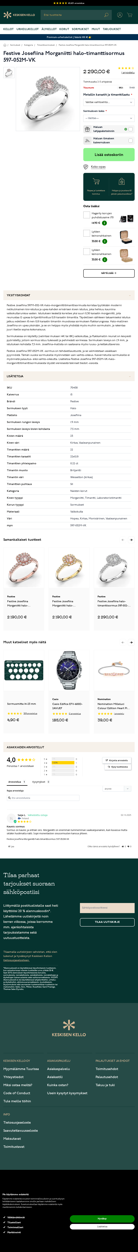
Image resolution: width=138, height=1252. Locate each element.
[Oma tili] (120, 15)
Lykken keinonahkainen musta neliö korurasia (101, 234)
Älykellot (49, 29)
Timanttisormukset (46, 45)
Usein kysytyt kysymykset (67, 1093)
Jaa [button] (12, 846)
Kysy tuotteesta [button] (119, 766)
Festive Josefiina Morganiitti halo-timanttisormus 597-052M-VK (88, 45)
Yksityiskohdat (18, 295)
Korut (64, 29)
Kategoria (28, 45)
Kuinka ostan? (57, 1085)
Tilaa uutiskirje (107, 922)
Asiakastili (55, 1077)
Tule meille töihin (17, 1101)
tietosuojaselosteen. (16, 960)
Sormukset (80, 29)
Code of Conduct (16, 1093)
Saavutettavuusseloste (20, 1131)
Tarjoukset (112, 29)
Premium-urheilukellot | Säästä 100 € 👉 (69, 37)
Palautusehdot (107, 1077)
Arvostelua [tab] (14, 781)
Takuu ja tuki (105, 1085)
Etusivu (4, 45)
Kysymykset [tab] (38, 781)
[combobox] (76, 15)
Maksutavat (12, 1139)
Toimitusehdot (107, 1069)
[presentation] (84, 126)
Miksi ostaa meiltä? (17, 1085)
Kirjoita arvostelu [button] (118, 760)
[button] (131, 540)
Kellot (8, 29)
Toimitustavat (13, 1147)
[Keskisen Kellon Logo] (19, 15)
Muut (96, 29)
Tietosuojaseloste (17, 1123)
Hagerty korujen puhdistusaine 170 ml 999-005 (103, 216)
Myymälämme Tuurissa (21, 1069)
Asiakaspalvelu (58, 1069)
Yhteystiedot (13, 1077)
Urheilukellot (27, 29)
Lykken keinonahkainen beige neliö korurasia (101, 253)
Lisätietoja (15, 376)
